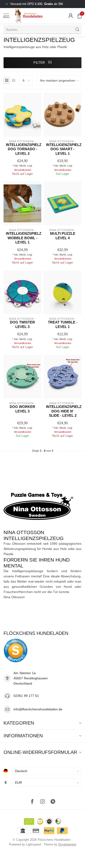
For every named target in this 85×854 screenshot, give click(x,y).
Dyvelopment (67, 844)
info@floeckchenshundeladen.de (37, 709)
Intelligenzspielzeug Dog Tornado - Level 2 (22, 149)
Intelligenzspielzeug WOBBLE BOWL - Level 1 (22, 237)
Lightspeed (33, 844)
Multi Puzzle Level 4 (62, 235)
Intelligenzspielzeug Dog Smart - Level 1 (62, 149)
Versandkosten (22, 169)
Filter (40, 62)
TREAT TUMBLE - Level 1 (62, 324)
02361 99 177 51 (26, 696)
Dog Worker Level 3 (22, 409)
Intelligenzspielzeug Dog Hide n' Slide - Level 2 (62, 411)
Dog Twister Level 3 (22, 324)
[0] (79, 15)
